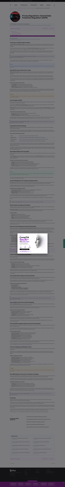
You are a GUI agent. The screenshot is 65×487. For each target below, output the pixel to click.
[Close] (32, 234)
